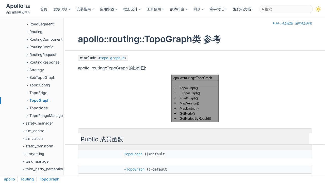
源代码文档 (242, 9)
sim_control (35, 131)
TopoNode (38, 108)
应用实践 (107, 9)
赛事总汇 (217, 9)
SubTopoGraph (42, 77)
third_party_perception (44, 169)
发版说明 (60, 9)
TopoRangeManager (46, 115)
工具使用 (154, 9)
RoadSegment (41, 24)
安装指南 (84, 9)
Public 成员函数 (283, 23)
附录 (197, 9)
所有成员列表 (303, 23)
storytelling (34, 153)
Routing (35, 31)
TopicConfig (39, 85)
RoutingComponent (45, 39)
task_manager (37, 161)
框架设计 (130, 9)
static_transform (39, 146)
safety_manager (39, 123)
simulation (34, 138)
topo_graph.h (112, 58)
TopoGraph (39, 100)
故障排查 (177, 9)
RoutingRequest (42, 54)
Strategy (36, 70)
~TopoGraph (134, 169)
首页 (43, 9)
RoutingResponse (44, 62)
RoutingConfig (41, 47)
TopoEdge (38, 92)
